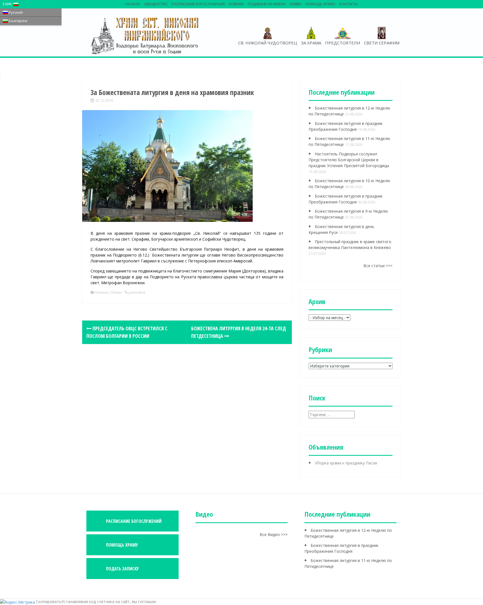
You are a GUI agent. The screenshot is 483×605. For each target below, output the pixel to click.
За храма (311, 43)
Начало (132, 3)
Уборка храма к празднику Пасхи (346, 463)
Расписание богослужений (198, 3)
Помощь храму (320, 3)
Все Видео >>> (274, 534)
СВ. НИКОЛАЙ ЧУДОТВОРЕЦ (267, 43)
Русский (15, 12)
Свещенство (156, 3)
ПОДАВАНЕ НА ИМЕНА (266, 3)
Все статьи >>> (377, 265)
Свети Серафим (381, 43)
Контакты (348, 3)
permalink (137, 292)
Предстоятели (342, 43)
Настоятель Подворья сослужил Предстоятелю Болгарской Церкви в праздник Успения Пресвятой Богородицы (349, 159)
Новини (236, 3)
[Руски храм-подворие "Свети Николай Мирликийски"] (145, 35)
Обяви (295, 3)
